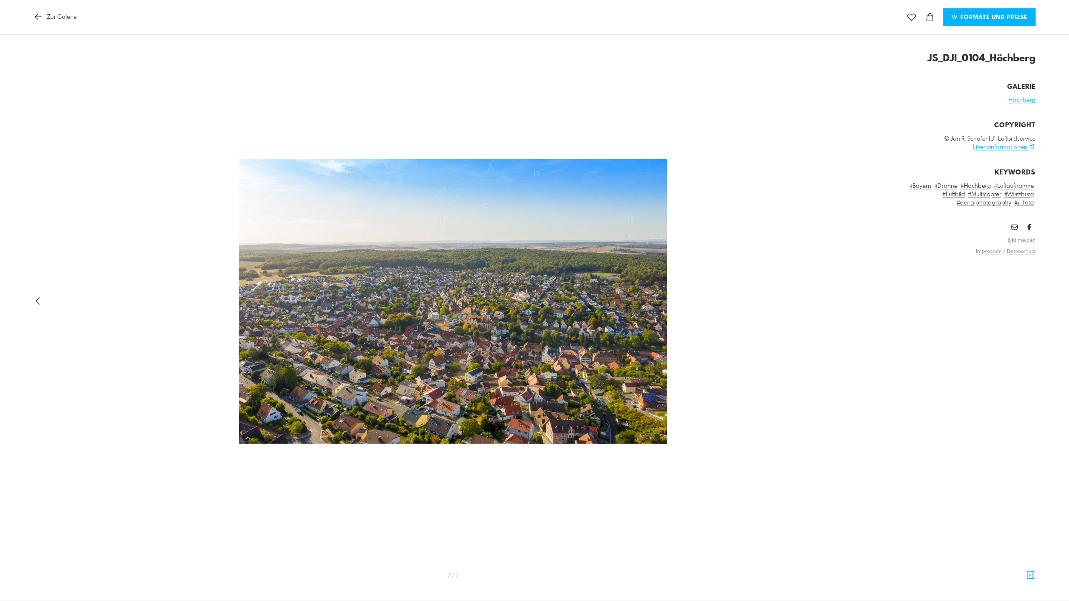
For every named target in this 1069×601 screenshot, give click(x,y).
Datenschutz (1021, 251)
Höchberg (1022, 100)
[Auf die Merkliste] (912, 17)
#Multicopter (984, 194)
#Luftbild (953, 194)
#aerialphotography (984, 203)
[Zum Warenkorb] (930, 17)
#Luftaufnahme (1014, 186)
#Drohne (946, 186)
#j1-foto (1024, 203)
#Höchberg (975, 186)
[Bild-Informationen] (1031, 575)
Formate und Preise (992, 17)
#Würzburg (1019, 194)
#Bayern (920, 186)
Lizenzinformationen (1000, 147)
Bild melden (1022, 240)
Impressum (989, 251)
